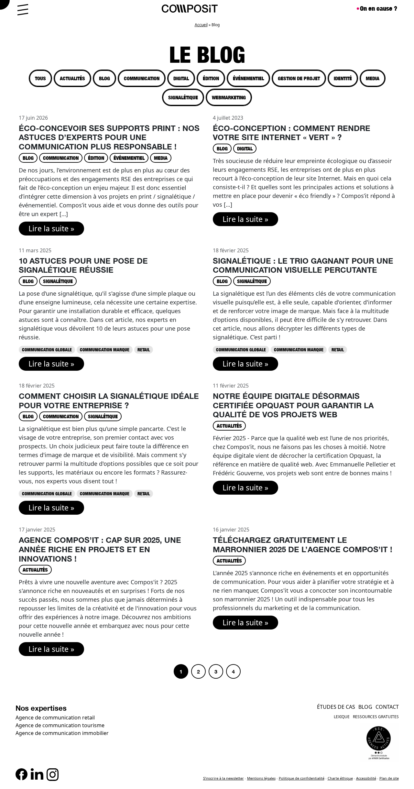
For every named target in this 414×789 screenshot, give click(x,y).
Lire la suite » (51, 228)
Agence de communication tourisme (60, 725)
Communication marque (104, 349)
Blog (104, 78)
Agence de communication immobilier (62, 733)
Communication (141, 78)
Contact (387, 706)
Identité (343, 78)
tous (40, 78)
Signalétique (183, 97)
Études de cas (336, 706)
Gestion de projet (299, 78)
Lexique (342, 716)
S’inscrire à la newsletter (223, 778)
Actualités (72, 78)
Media (372, 78)
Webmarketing (229, 97)
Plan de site (389, 778)
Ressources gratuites (376, 716)
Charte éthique (340, 778)
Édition (211, 78)
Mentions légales (261, 778)
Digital (181, 78)
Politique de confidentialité (301, 778)
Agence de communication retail (55, 717)
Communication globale (47, 349)
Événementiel (248, 78)
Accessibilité (366, 778)
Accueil (201, 24)
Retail (143, 349)
